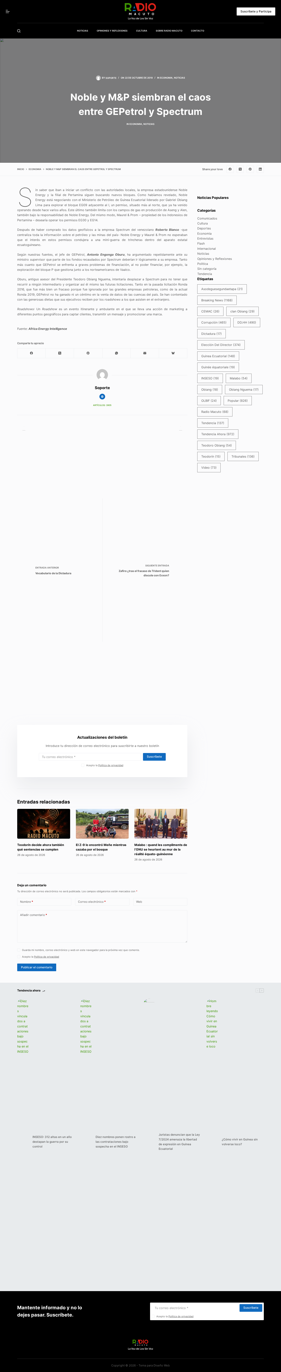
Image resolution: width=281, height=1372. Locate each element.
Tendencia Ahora (217, 434)
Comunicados (207, 218)
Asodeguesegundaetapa (222, 289)
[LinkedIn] (260, 169)
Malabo (239, 378)
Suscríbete (154, 756)
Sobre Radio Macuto (169, 30)
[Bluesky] (173, 353)
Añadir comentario (33, 915)
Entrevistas (205, 238)
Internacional (206, 248)
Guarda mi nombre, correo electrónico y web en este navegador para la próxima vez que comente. (81, 950)
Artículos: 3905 (102, 405)
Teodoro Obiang (216, 445)
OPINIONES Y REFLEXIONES (112, 30)
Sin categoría (206, 269)
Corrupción (214, 322)
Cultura (202, 223)
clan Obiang (242, 311)
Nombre (26, 902)
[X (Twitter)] (240, 169)
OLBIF (209, 401)
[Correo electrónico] (145, 353)
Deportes (204, 228)
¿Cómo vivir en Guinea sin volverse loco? (240, 1142)
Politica (202, 264)
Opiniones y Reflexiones (214, 259)
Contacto (197, 30)
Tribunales (243, 456)
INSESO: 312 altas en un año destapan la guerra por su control (52, 1141)
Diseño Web (161, 1365)
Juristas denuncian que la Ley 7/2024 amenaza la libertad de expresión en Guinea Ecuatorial (179, 1142)
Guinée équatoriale (218, 367)
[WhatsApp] (116, 353)
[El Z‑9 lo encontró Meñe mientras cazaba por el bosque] (102, 824)
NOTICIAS (82, 30)
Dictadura (211, 334)
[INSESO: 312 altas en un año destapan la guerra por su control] (23, 1142)
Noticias (179, 77)
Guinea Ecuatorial (218, 356)
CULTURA (141, 30)
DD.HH (246, 322)
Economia (166, 77)
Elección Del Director (221, 345)
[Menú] (8, 11)
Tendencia (204, 274)
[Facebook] (230, 169)
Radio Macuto (214, 412)
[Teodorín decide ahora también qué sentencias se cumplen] (43, 824)
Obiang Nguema (244, 389)
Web (139, 902)
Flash (201, 243)
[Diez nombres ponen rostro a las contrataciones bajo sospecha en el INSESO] (86, 1142)
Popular (238, 401)
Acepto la (104, 765)
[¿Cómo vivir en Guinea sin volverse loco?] (212, 1142)
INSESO (210, 378)
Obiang (209, 389)
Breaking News (217, 300)
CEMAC (210, 311)
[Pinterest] (250, 169)
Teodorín (211, 456)
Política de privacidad (110, 765)
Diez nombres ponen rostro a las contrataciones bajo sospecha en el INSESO (116, 1141)
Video (209, 467)
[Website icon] (102, 396)
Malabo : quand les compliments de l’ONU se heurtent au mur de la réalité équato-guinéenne (160, 849)
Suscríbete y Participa (255, 11)
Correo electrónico (92, 902)
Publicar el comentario (36, 967)
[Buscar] (18, 31)
